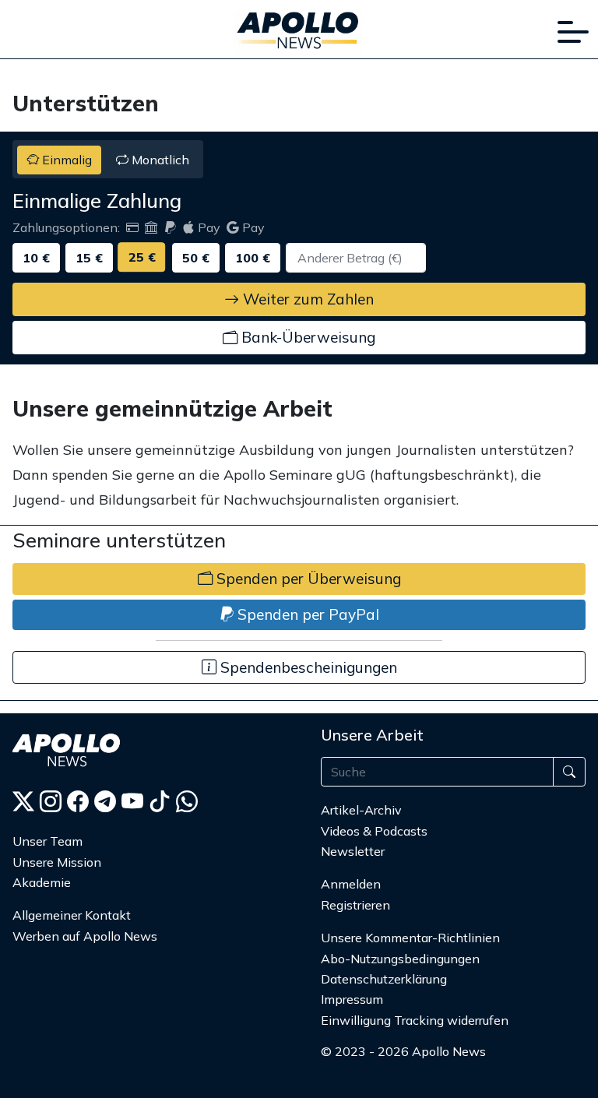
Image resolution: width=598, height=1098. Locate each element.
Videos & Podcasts (374, 831)
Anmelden (352, 884)
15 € (89, 258)
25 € (142, 258)
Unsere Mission (56, 862)
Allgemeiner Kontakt (71, 915)
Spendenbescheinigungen (306, 667)
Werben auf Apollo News (84, 936)
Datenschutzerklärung (384, 979)
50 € (195, 258)
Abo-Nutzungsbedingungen (400, 958)
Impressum (352, 999)
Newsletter (353, 851)
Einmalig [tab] (65, 159)
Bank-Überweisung (306, 337)
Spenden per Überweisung (307, 578)
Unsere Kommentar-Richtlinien (410, 937)
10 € (36, 258)
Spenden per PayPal (306, 614)
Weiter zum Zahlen (306, 299)
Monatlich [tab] (158, 159)
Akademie (41, 882)
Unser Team (47, 841)
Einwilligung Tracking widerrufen (414, 1020)
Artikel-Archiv (361, 810)
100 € (252, 258)
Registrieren (355, 905)
